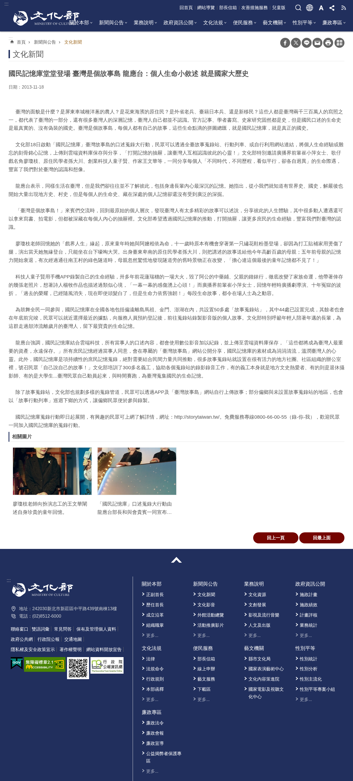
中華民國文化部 (46, 18)
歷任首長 (155, 604)
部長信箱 (228, 7)
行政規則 (155, 679)
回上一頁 (276, 537)
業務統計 (308, 625)
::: (9, 580)
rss (344, 8)
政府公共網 (22, 639)
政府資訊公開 (178, 22)
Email (317, 43)
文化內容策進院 (263, 679)
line (307, 43)
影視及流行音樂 (263, 615)
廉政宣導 (155, 743)
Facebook (285, 43)
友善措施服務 (254, 7)
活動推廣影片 (210, 625)
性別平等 (302, 22)
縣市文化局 (259, 659)
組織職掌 (155, 625)
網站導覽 (206, 7)
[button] (52, 471)
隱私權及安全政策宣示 (33, 649)
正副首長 (155, 594)
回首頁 (186, 7)
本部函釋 (155, 689)
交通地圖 (73, 639)
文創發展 (257, 604)
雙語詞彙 (40, 629)
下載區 (204, 689)
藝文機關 (273, 22)
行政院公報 (49, 639)
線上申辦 (206, 668)
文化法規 (213, 22)
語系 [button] (310, 8)
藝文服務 (206, 679)
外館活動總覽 (210, 615)
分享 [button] (332, 8)
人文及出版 (259, 625)
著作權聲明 (71, 649)
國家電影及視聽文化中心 (266, 693)
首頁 (21, 42)
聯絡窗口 (19, 629)
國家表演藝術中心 (266, 668)
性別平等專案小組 (317, 689)
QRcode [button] (339, 43)
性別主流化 (311, 679)
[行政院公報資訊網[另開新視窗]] (107, 665)
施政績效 (308, 604)
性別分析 (308, 668)
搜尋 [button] (298, 8)
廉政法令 (155, 723)
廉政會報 (155, 733)
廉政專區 (332, 22)
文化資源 (257, 594)
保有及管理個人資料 (96, 629)
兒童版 (278, 7)
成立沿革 (155, 615)
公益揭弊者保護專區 (163, 757)
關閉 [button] (176, 560)
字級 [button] (321, 8)
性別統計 (308, 659)
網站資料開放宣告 (104, 649)
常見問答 (63, 629)
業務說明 (144, 22)
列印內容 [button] (328, 43)
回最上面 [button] (322, 537)
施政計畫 (308, 594)
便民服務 (243, 22)
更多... (152, 635)
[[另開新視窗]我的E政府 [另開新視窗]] (17, 663)
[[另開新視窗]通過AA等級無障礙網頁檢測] (45, 664)
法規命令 (155, 668)
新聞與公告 (111, 22)
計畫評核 (308, 615)
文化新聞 (73, 42)
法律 (150, 659)
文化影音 (206, 604)
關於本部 (152, 584)
